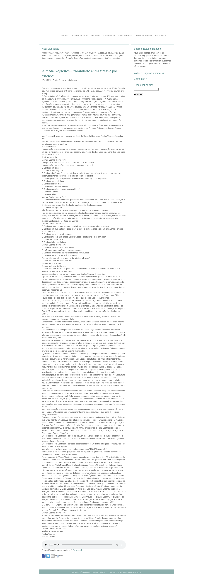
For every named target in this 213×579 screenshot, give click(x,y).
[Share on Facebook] (44, 556)
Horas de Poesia (144, 35)
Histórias (95, 35)
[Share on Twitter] (48, 556)
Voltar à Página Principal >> (149, 73)
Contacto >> (140, 79)
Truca (138, 572)
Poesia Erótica (125, 35)
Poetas (64, 35)
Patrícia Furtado (84, 572)
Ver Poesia (160, 35)
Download (77, 550)
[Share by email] (53, 556)
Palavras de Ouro (79, 35)
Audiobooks (109, 35)
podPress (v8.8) (129, 572)
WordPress (103, 572)
